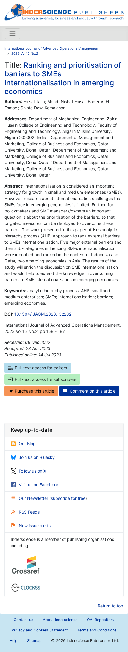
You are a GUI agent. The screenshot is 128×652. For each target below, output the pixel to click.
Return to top (110, 605)
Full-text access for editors (41, 367)
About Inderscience (60, 620)
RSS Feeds (29, 511)
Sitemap (34, 640)
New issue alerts (35, 525)
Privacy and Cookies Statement (40, 630)
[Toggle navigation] (12, 33)
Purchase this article (34, 390)
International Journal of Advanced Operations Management (51, 48)
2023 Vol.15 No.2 (24, 53)
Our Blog (27, 443)
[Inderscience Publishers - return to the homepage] (64, 10)
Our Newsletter (34, 498)
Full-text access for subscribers (45, 379)
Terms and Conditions (97, 630)
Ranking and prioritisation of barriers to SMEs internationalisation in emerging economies (62, 78)
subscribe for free (68, 498)
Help (14, 640)
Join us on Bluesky (37, 457)
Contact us (23, 620)
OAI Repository (100, 620)
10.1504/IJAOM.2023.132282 (42, 313)
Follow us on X (32, 470)
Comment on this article (92, 390)
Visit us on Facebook (39, 484)
